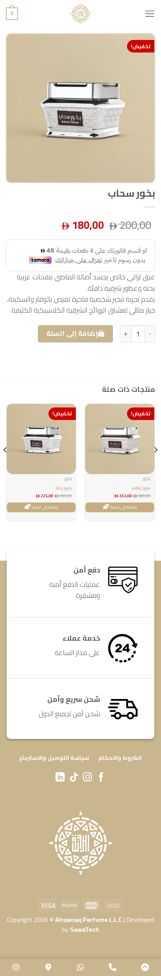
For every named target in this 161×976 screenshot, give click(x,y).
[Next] (5, 465)
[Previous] (155, 465)
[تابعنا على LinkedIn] (59, 778)
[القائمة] (150, 14)
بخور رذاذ (63, 488)
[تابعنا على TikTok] (73, 778)
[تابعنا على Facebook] (101, 778)
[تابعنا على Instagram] (87, 778)
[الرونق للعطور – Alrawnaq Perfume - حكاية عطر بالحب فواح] (80, 13)
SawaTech (84, 929)
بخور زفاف (140, 488)
